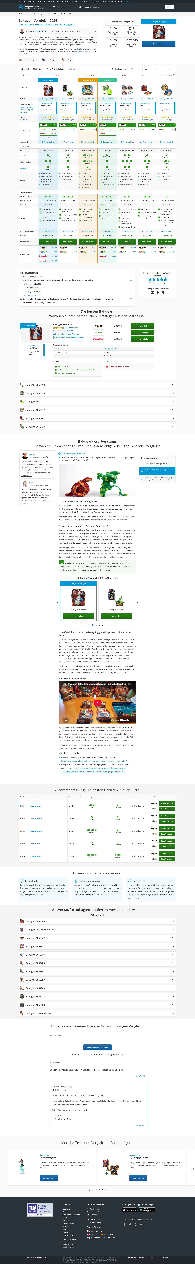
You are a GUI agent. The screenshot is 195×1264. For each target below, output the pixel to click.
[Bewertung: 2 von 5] (154, 279)
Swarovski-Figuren (48, 1158)
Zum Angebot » (48, 241)
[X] (145, 69)
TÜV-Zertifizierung (70, 1235)
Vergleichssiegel (69, 1247)
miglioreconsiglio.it (96, 1231)
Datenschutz (151, 1257)
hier (155, 1219)
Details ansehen (159, 44)
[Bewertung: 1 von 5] (150, 279)
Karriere (66, 1221)
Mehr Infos (127, 1)
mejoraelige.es (109, 1234)
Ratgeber (66, 1229)
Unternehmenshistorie (71, 1215)
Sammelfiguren (48, 14)
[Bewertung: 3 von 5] (158, 279)
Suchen (169, 7)
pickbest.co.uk (94, 1238)
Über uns (66, 1209)
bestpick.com (111, 1238)
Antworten (140, 1076)
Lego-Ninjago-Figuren (138, 1158)
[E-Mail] (132, 69)
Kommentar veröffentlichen (97, 1047)
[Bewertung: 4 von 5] (162, 279)
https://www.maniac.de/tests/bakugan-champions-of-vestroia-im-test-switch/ (94, 761)
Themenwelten (68, 1224)
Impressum (163, 1257)
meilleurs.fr (93, 1234)
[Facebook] (139, 69)
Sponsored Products (70, 1244)
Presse (65, 1226)
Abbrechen (118, 1048)
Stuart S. (32, 455)
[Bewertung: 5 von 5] (165, 279)
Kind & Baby (38, 14)
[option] (53, 1167)
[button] (93, 625)
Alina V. (32, 483)
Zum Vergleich (48, 1178)
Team (65, 1218)
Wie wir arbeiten (69, 1212)
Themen (66, 1232)
